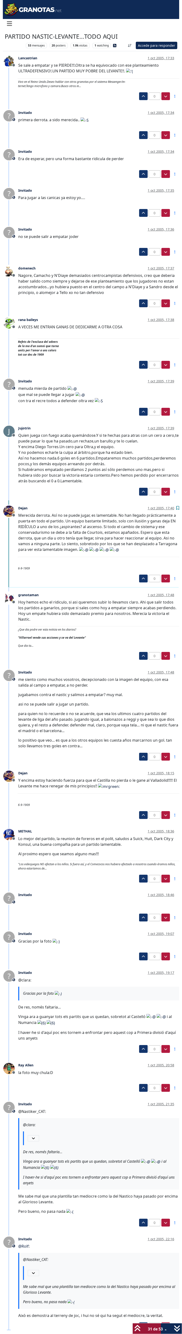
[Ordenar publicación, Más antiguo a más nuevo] (130, 45)
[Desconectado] (10, 61)
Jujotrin (24, 428)
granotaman (28, 595)
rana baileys (28, 319)
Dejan (22, 508)
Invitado (25, 112)
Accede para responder (156, 45)
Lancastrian (27, 58)
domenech (27, 268)
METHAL (25, 831)
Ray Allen (25, 1065)
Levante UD (14, 45)
